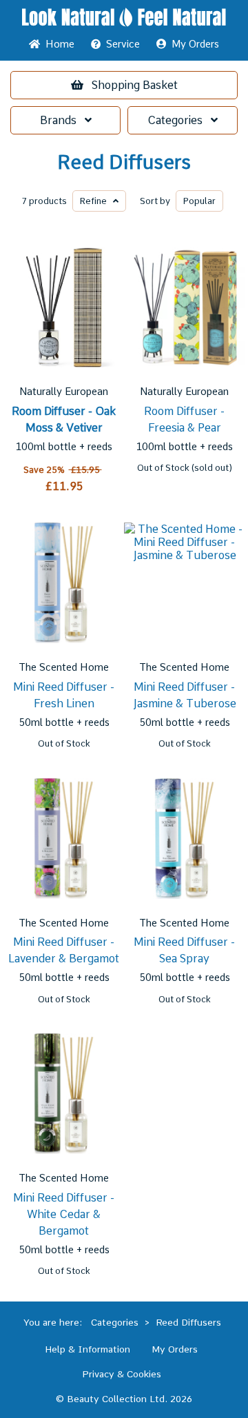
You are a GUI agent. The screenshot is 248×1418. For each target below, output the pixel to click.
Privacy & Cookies (121, 1373)
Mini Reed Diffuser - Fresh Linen (63, 695)
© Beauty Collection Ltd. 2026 (124, 1398)
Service (123, 44)
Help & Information (87, 1349)
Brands (62, 120)
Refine (96, 201)
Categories (179, 120)
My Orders (192, 44)
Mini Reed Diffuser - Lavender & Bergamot (63, 950)
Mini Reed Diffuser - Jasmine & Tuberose (184, 695)
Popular (199, 201)
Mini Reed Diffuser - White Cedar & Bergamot (63, 1214)
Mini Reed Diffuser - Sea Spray (184, 950)
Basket (135, 85)
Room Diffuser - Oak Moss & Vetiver (64, 419)
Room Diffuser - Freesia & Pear (184, 419)
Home (57, 44)
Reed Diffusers (124, 162)
